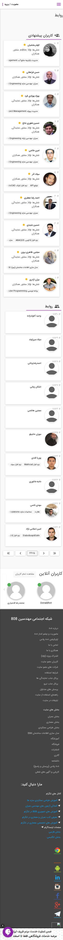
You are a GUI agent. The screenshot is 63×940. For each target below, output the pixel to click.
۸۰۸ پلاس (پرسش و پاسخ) (46, 766)
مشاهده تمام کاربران (24, 574)
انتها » (8, 553)
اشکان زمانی (35, 387)
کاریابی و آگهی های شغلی (47, 772)
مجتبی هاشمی (34, 411)
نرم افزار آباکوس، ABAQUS (27, 240)
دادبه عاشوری (35, 482)
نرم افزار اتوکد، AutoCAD (16, 185)
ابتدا (55, 553)
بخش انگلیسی (53, 837)
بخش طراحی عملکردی (48, 728)
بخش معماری (52, 722)
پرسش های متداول (49, 689)
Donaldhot (46, 603)
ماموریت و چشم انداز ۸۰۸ (46, 634)
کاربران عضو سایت (49, 662)
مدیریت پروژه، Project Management (22, 111)
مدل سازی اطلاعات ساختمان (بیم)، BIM (22, 267)
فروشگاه (55, 744)
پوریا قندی (36, 458)
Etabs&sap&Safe (31, 535)
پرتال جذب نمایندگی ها (47, 678)
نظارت (37, 512)
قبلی (44, 553)
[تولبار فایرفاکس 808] (57, 860)
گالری (56, 755)
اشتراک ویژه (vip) (49, 656)
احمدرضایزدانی (34, 363)
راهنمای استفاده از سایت (46, 695)
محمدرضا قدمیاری (16, 603)
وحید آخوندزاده (34, 316)
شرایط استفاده (51, 673)
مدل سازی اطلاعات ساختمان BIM (43, 733)
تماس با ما (53, 645)
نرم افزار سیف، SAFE (12, 464)
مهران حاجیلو (35, 434)
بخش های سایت (51, 710)
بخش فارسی (54, 832)
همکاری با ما (52, 650)
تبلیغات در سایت (50, 700)
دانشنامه (55, 761)
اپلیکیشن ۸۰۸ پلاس (49, 639)
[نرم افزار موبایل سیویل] (57, 869)
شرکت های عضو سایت (47, 667)
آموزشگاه (55, 739)
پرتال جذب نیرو (51, 684)
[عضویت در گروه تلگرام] (57, 915)
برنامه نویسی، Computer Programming (20, 291)
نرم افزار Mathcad (32, 464)
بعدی (20, 553)
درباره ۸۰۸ (53, 628)
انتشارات (55, 750)
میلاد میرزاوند (35, 340)
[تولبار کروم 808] (57, 851)
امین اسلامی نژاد (33, 529)
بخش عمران (53, 717)
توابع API (34, 185)
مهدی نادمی (35, 505)
